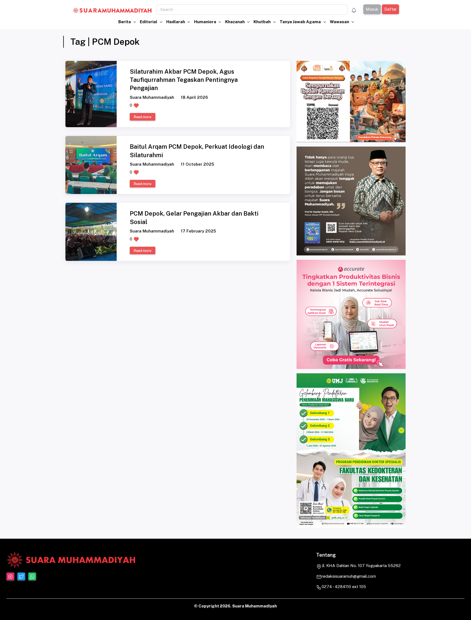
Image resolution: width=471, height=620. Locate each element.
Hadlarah (176, 21)
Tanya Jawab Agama (301, 21)
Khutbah (262, 21)
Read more (142, 117)
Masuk (372, 9)
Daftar (390, 9)
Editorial (149, 21)
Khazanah (235, 21)
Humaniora (205, 21)
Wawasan (340, 21)
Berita (125, 21)
